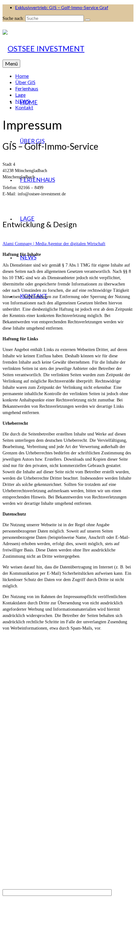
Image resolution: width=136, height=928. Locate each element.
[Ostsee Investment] (68, 48)
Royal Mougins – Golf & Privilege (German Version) (63, 799)
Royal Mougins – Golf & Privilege (46, 792)
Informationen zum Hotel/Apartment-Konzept (56, 805)
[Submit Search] (87, 20)
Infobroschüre (104, 771)
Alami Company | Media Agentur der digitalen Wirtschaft (54, 243)
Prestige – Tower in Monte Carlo (44, 849)
